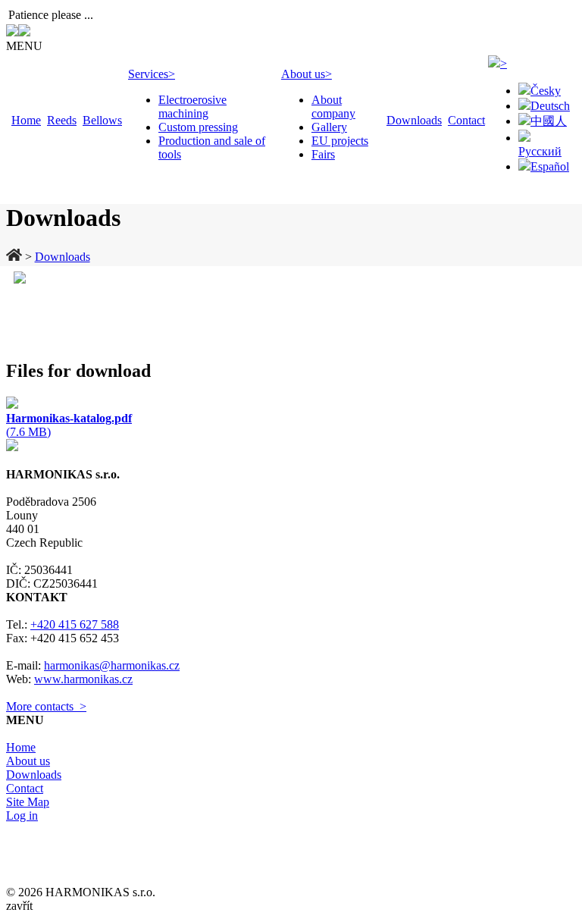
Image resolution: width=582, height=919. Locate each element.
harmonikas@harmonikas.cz (112, 665)
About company (333, 106)
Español (549, 166)
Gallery (329, 127)
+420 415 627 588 (74, 624)
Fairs (323, 154)
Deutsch (550, 105)
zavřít (19, 905)
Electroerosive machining (192, 106)
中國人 (548, 120)
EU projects (339, 140)
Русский (540, 151)
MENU (24, 45)
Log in (22, 815)
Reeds (62, 120)
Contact (466, 120)
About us (306, 73)
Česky (545, 90)
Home (26, 120)
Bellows (102, 120)
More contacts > (46, 706)
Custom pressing (198, 127)
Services (151, 73)
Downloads (414, 120)
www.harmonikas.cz (83, 679)
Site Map (27, 801)
